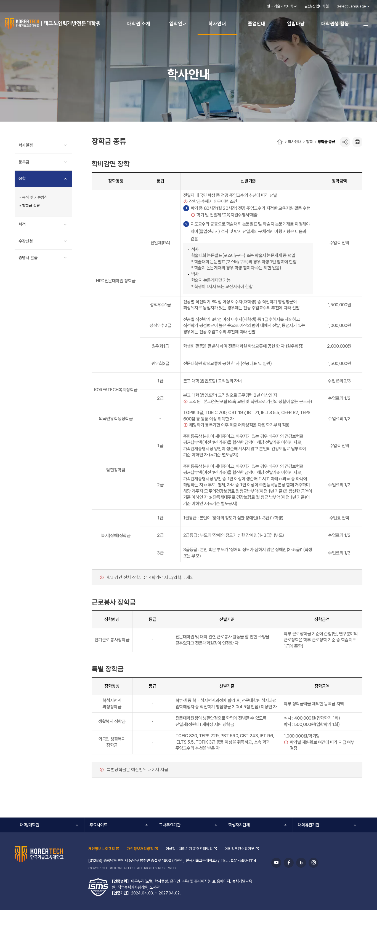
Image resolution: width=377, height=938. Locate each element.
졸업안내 (257, 23)
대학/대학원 (29, 824)
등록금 (23, 162)
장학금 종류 (326, 141)
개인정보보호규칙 (101, 848)
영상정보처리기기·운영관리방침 (189, 848)
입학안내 (178, 23)
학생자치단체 (239, 824)
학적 (22, 224)
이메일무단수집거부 (239, 848)
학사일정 (25, 145)
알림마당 (296, 23)
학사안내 (217, 23)
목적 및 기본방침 (34, 197)
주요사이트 (98, 824)
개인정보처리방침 (140, 848)
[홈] (280, 142)
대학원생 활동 (335, 23)
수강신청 (25, 241)
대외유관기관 (308, 824)
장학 (309, 141)
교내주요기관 (169, 824)
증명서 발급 (28, 257)
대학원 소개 (138, 23)
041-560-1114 (243, 860)
